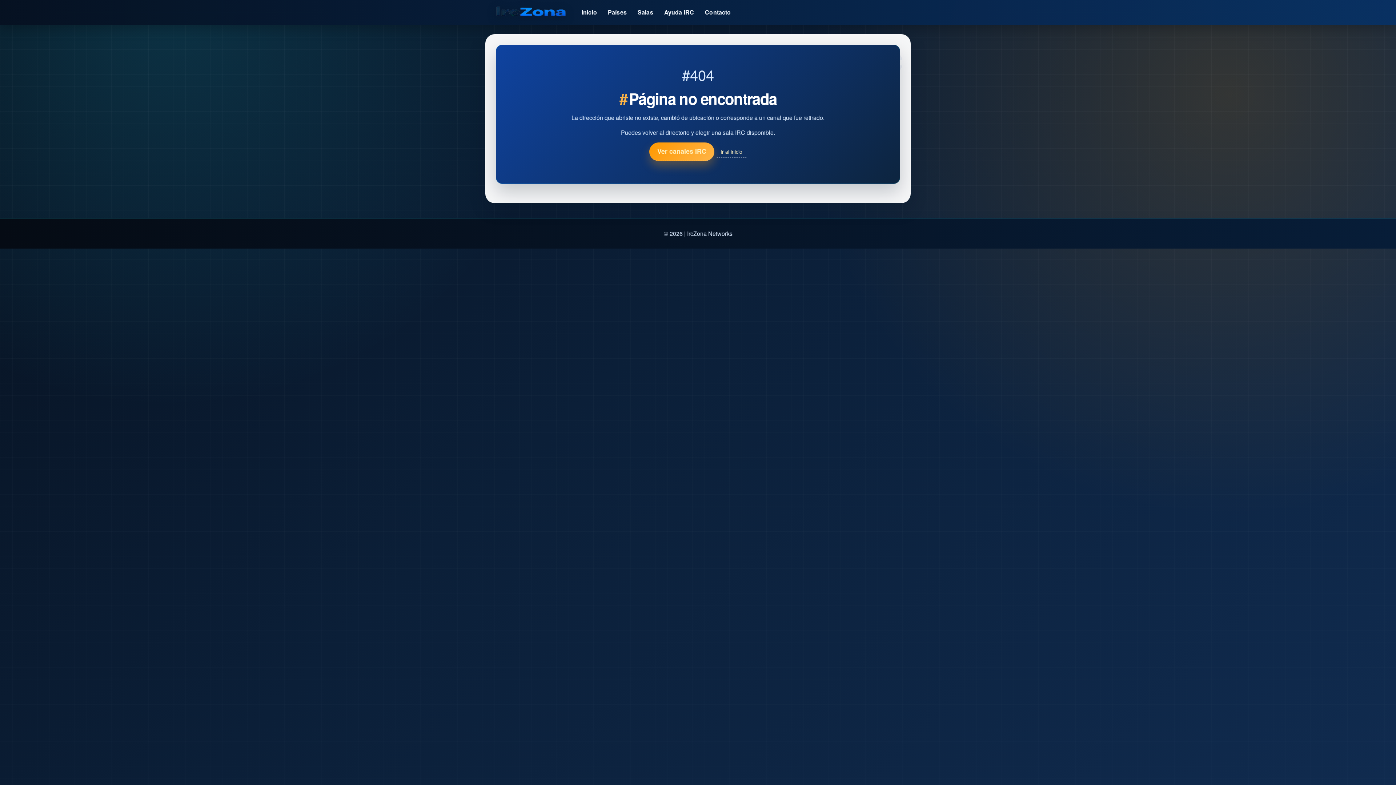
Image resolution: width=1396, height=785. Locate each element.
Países (617, 12)
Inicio (589, 12)
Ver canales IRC (681, 151)
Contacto (718, 12)
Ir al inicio (731, 151)
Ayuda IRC (679, 12)
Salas (645, 12)
